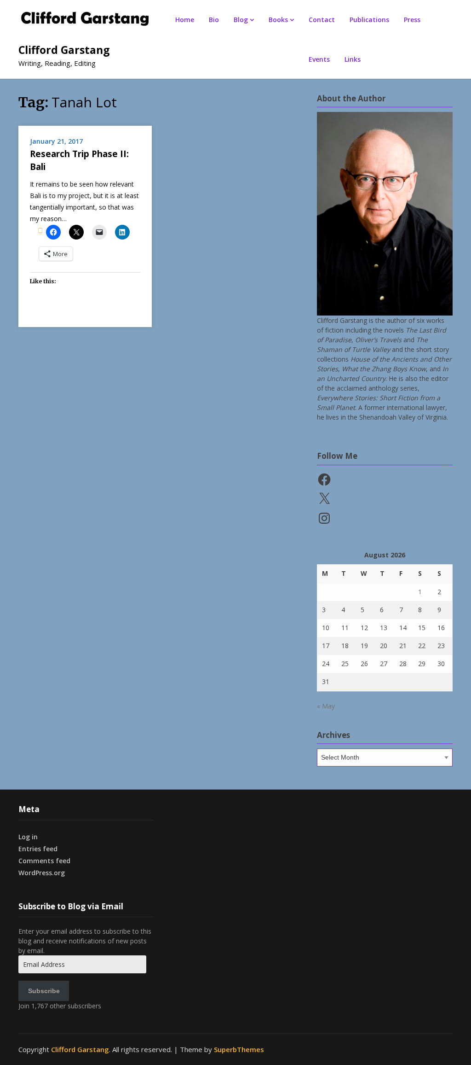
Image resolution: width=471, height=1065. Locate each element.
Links (353, 59)
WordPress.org (41, 872)
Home (184, 19)
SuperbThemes (239, 1049)
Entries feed (37, 848)
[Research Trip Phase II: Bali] (40, 230)
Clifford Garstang (64, 49)
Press (412, 19)
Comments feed (44, 860)
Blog (241, 19)
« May (326, 706)
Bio (214, 19)
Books (278, 19)
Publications (369, 19)
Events (319, 59)
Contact (322, 19)
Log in (28, 836)
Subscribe (44, 991)
